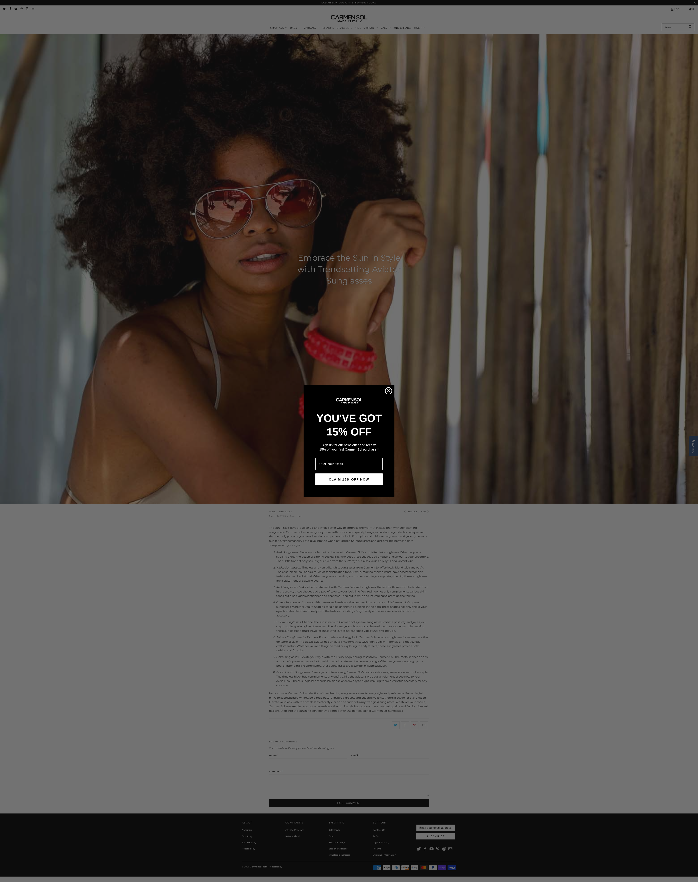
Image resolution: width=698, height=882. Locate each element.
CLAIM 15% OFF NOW (349, 479)
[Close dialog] (388, 391)
